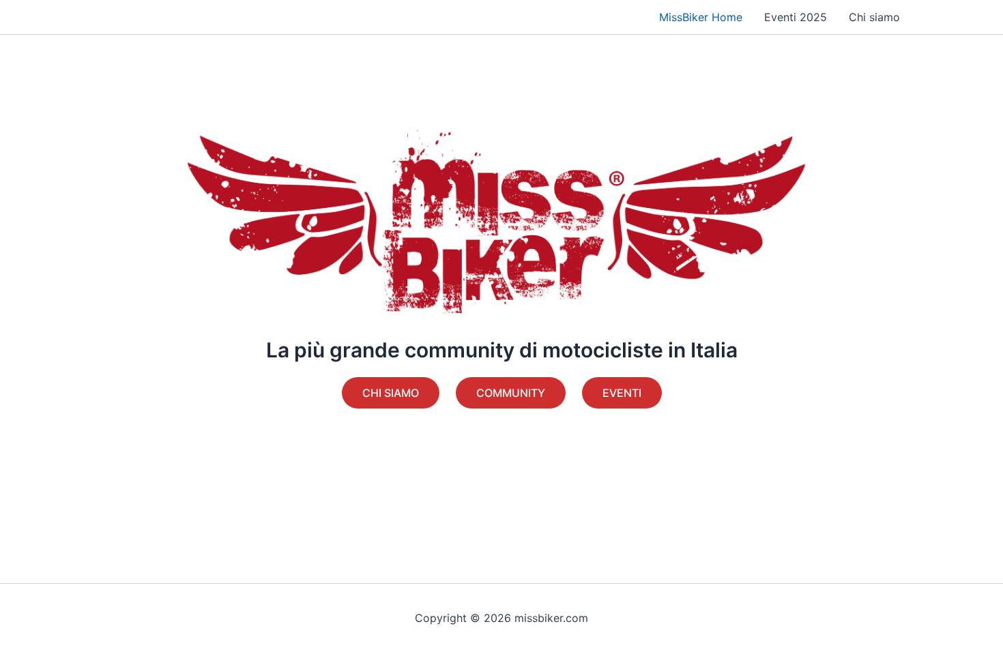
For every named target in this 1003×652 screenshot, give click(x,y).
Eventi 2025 (795, 17)
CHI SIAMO (390, 393)
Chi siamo (874, 17)
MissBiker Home (700, 17)
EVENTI (621, 393)
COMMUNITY (510, 393)
